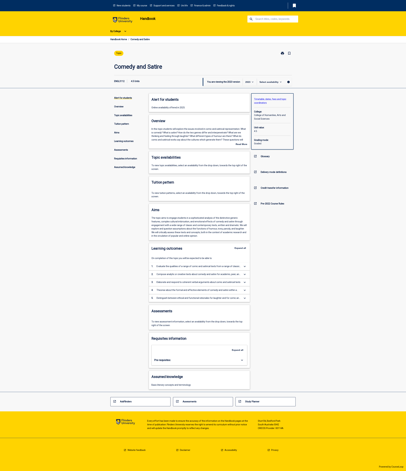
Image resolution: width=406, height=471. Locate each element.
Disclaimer (185, 450)
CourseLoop (397, 466)
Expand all (240, 248)
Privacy (274, 450)
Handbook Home (118, 39)
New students (124, 5)
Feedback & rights (226, 5)
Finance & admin (202, 5)
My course (142, 5)
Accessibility (231, 450)
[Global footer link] (125, 422)
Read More (241, 144)
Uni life (184, 5)
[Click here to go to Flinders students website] (122, 20)
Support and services (164, 5)
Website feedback (137, 450)
